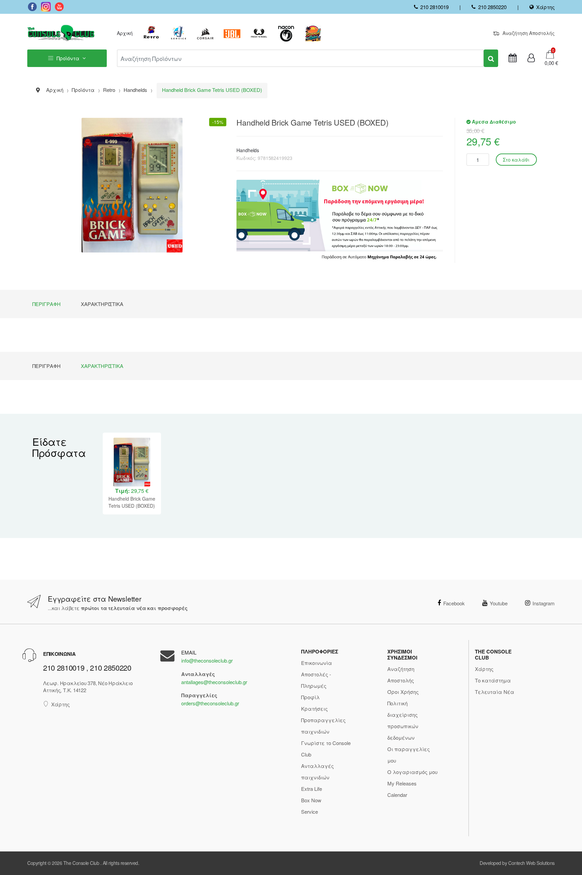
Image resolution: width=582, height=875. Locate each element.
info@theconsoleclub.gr (207, 660)
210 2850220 (492, 6)
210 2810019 (434, 6)
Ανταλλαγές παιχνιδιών (317, 771)
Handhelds (247, 150)
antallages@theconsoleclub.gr (214, 681)
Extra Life (311, 788)
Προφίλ (310, 697)
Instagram (543, 603)
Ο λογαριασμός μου (412, 771)
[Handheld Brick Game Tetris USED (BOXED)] (131, 185)
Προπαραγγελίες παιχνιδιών (323, 725)
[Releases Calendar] (512, 58)
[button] (549, 63)
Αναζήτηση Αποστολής (529, 33)
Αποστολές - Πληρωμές (316, 680)
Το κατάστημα (493, 680)
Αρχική (125, 33)
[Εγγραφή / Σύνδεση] (531, 58)
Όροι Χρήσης (403, 691)
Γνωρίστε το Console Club (326, 748)
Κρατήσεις (314, 708)
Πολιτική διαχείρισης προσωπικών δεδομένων (402, 720)
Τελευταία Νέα (494, 691)
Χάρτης (545, 6)
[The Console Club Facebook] (32, 6)
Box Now (311, 800)
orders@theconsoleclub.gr (210, 703)
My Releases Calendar (402, 789)
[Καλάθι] (550, 53)
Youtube (499, 603)
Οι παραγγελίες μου (408, 754)
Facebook (454, 603)
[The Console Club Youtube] (59, 6)
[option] (132, 473)
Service (309, 811)
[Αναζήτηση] (491, 58)
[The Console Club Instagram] (46, 6)
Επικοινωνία (316, 662)
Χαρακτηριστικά (102, 303)
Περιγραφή (46, 303)
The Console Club (81, 863)
